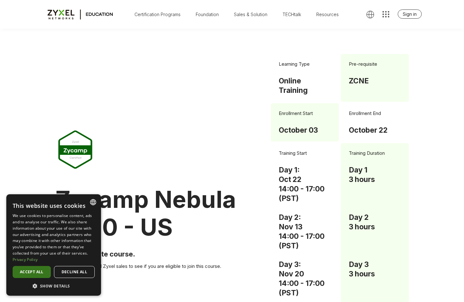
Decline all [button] (74, 272)
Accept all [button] (32, 272)
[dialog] (53, 245)
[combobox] (93, 202)
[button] (54, 285)
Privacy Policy (25, 259)
